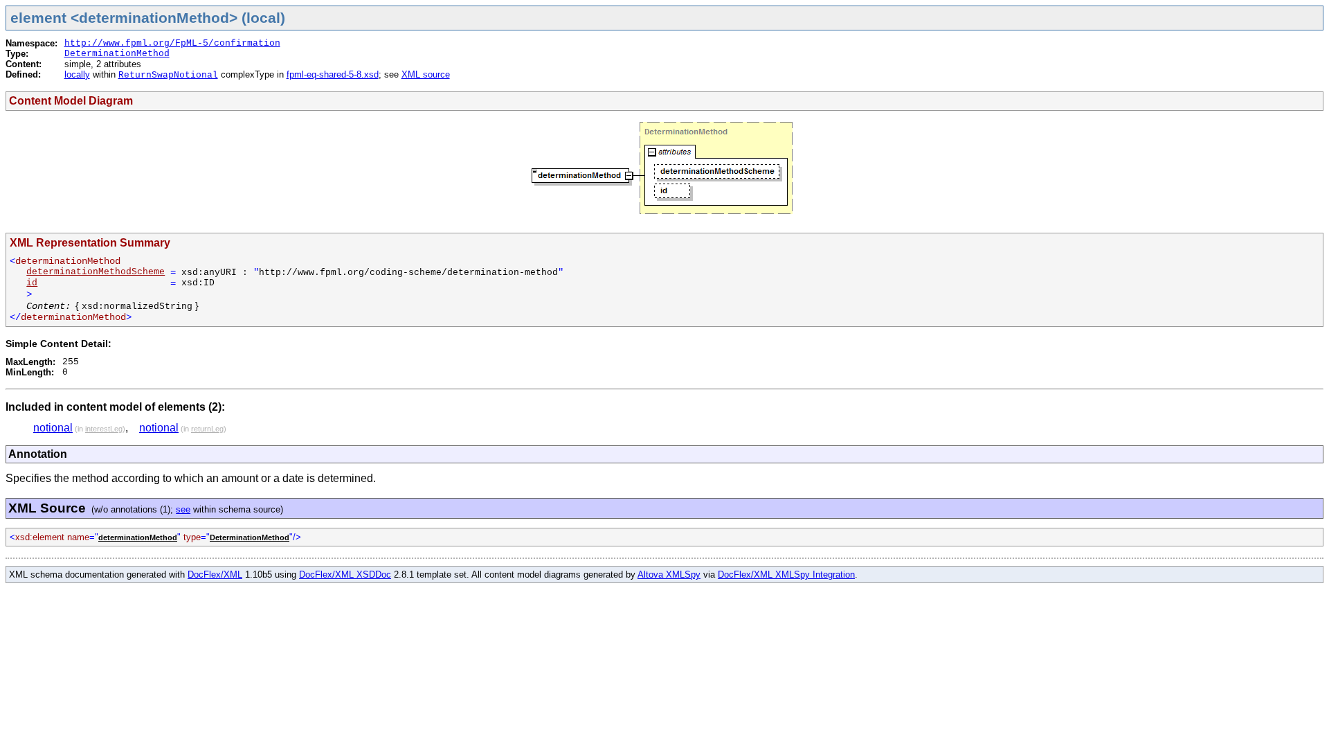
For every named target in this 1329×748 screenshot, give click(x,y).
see (183, 509)
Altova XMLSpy (669, 574)
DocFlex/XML (215, 574)
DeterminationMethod (117, 53)
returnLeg (207, 429)
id (31, 283)
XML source (425, 74)
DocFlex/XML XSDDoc (345, 574)
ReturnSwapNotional (168, 75)
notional (53, 428)
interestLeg (104, 429)
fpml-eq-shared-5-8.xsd (333, 74)
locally (77, 74)
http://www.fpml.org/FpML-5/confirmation (172, 43)
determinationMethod (137, 537)
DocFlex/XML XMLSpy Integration (786, 574)
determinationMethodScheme (95, 272)
